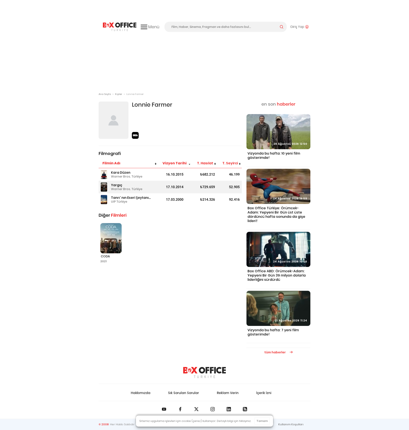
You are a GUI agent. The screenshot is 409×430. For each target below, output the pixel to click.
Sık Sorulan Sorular (183, 393)
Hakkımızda (140, 393)
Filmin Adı (111, 163)
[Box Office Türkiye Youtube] (164, 409)
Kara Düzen (120, 172)
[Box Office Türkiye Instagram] (212, 409)
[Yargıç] (104, 187)
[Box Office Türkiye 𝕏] (196, 409)
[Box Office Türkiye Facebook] (180, 409)
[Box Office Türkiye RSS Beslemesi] (245, 409)
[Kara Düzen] (104, 174)
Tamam (262, 421)
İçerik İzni (263, 393)
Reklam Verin (228, 393)
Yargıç (116, 185)
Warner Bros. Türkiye (126, 176)
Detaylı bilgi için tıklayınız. (234, 421)
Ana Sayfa (105, 94)
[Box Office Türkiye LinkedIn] (228, 409)
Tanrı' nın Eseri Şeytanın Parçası (131, 197)
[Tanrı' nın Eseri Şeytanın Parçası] (104, 199)
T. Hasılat (205, 163)
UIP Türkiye (119, 201)
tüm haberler (275, 352)
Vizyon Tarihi (175, 163)
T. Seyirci (230, 163)
